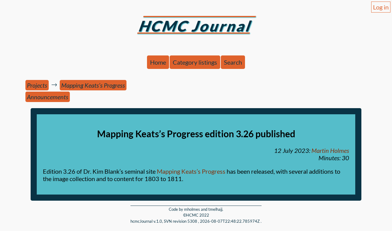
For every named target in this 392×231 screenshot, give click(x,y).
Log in (381, 7)
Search (233, 62)
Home (158, 62)
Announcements (47, 96)
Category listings (195, 62)
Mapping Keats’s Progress (93, 85)
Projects (37, 85)
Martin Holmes (330, 150)
